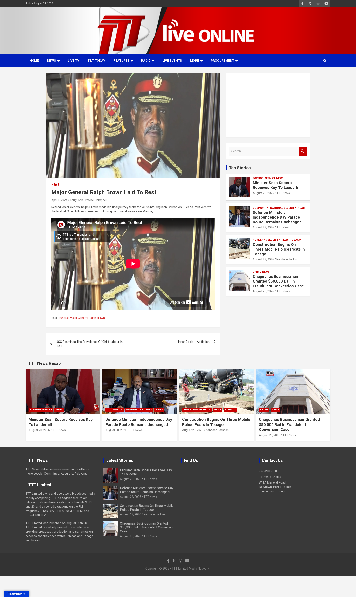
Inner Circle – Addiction (194, 342)
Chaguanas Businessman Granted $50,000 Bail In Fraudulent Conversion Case (278, 281)
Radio (146, 61)
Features (121, 61)
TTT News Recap (44, 363)
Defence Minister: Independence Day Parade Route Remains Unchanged (277, 217)
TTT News (283, 193)
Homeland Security (266, 239)
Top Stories (240, 167)
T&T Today (96, 61)
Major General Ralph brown (87, 317)
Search (303, 151)
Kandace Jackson (287, 259)
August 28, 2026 (263, 193)
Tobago (295, 239)
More (194, 61)
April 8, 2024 (59, 200)
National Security (283, 208)
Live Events (172, 61)
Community (261, 208)
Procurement (222, 61)
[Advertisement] (268, 105)
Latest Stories (119, 460)
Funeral (64, 317)
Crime (257, 271)
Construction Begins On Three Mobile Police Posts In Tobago (279, 249)
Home (34, 61)
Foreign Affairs (264, 178)
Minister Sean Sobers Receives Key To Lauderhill (277, 185)
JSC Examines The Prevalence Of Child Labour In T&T (89, 344)
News (51, 61)
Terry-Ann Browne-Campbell (88, 200)
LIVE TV (73, 61)
